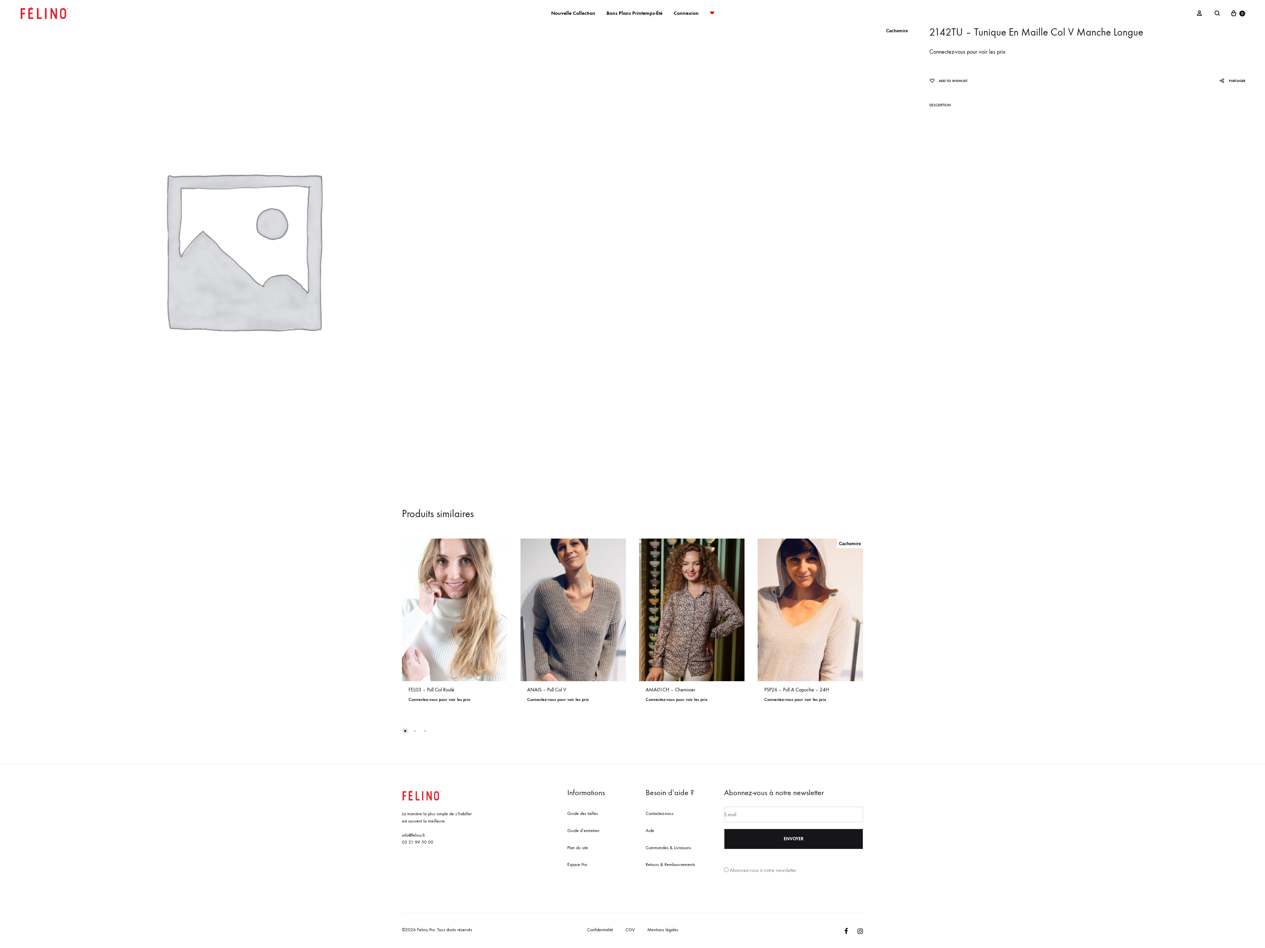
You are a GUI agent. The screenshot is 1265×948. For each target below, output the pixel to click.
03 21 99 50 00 (417, 842)
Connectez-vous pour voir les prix (967, 51)
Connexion (686, 13)
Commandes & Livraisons (668, 847)
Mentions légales (662, 930)
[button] (405, 731)
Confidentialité (600, 930)
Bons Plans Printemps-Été (634, 13)
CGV (630, 930)
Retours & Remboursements (670, 864)
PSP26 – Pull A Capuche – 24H (796, 689)
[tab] (940, 106)
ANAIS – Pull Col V (546, 689)
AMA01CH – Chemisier (670, 689)
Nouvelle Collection (573, 13)
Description (940, 105)
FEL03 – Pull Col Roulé (431, 689)
